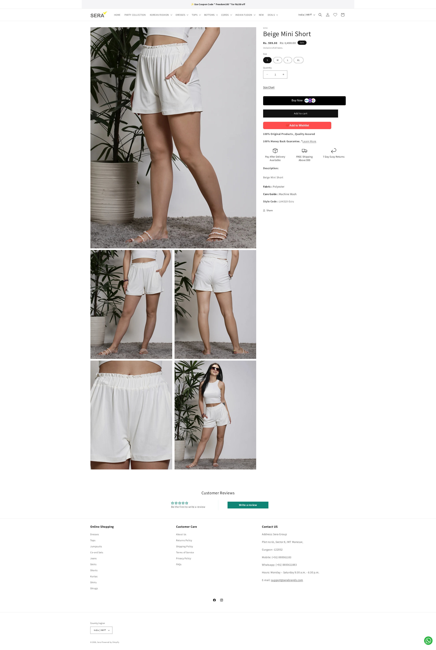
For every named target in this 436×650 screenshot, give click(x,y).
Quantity (267, 67)
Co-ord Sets (96, 552)
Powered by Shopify (110, 642)
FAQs (178, 564)
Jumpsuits (96, 546)
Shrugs (94, 588)
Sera (99, 642)
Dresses (94, 534)
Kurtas (94, 576)
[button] (161, 14)
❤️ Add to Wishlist (297, 125)
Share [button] (270, 210)
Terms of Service (185, 552)
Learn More (309, 141)
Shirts (93, 582)
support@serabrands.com (287, 580)
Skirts (93, 564)
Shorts (94, 570)
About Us (181, 534)
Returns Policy (184, 540)
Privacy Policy (183, 558)
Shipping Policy (184, 546)
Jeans (93, 558)
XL (298, 60)
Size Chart (268, 87)
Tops (92, 540)
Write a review (248, 505)
